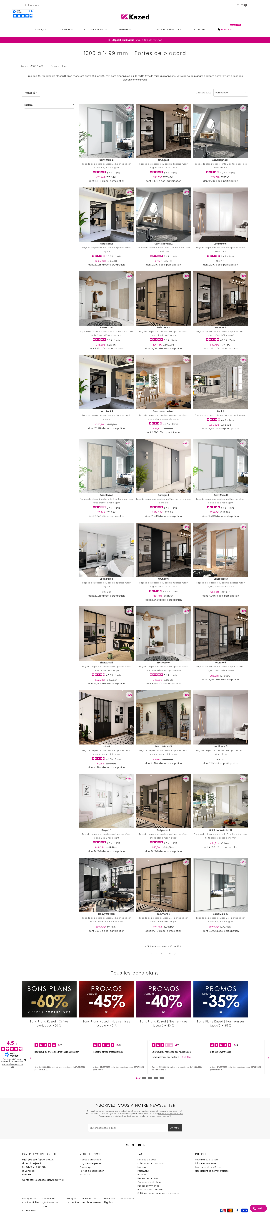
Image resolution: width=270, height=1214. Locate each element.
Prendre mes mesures (150, 1189)
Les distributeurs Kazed (208, 1167)
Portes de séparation (92, 1170)
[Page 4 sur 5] (156, 1078)
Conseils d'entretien (149, 1182)
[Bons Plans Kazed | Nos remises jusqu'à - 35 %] (220, 999)
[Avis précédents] (29, 1057)
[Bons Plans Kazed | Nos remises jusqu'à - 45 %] (106, 999)
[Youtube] (139, 1145)
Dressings (85, 1167)
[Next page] (175, 953)
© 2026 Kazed (30, 1210)
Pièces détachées (90, 1159)
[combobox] (59, 5)
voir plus (187, 1057)
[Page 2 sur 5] (144, 1078)
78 (169, 953)
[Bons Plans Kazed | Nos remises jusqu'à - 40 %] (163, 999)
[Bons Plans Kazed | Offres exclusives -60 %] (49, 999)
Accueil (25, 66)
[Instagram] (127, 1145)
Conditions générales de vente (50, 1202)
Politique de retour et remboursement (159, 1193)
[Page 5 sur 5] (162, 1078)
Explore (29, 105)
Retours (142, 1174)
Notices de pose (147, 1159)
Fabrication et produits (151, 1163)
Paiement (143, 1170)
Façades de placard (91, 1163)
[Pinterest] (133, 1145)
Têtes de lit (86, 1174)
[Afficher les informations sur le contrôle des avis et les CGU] (25, 1059)
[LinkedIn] (144, 1145)
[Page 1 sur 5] (138, 1078)
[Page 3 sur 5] (150, 1078)
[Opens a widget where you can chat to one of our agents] (258, 1208)
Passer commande (149, 1185)
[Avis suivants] (267, 1057)
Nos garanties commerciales (212, 1170)
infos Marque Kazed (206, 1159)
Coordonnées (126, 1198)
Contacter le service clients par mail (43, 1179)
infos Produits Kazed (206, 1163)
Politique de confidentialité (170, 1113)
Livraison (142, 1167)
